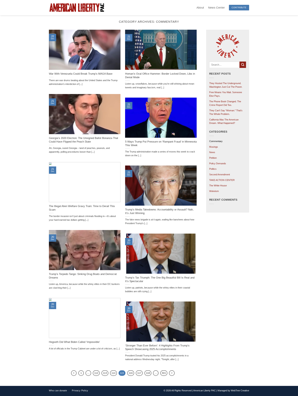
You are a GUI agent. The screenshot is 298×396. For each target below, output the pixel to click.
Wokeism (214, 191)
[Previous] (74, 373)
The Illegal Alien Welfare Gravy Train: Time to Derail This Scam (82, 208)
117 (139, 373)
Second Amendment (219, 174)
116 (131, 373)
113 (105, 373)
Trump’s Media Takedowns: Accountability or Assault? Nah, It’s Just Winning (159, 211)
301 (164, 373)
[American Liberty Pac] (76, 7)
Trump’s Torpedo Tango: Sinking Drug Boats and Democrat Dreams (83, 275)
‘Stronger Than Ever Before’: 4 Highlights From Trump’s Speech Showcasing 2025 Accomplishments (157, 347)
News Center (216, 7)
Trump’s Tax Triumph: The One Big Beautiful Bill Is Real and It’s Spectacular (159, 279)
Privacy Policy (80, 390)
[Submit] (242, 65)
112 (96, 373)
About (200, 7)
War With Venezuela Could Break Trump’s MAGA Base (80, 73)
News (212, 152)
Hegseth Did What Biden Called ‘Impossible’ (74, 341)
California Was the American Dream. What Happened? (224, 121)
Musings (213, 146)
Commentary (216, 141)
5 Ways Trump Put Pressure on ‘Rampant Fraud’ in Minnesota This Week (161, 143)
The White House (218, 185)
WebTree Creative (240, 390)
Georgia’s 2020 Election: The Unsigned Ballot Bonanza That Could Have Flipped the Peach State (83, 139)
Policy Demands (217, 163)
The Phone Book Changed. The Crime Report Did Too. (225, 103)
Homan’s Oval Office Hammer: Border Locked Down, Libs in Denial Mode (160, 75)
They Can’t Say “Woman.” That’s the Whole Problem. (225, 112)
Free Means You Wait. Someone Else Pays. (225, 94)
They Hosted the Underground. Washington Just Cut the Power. (225, 85)
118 (148, 373)
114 (113, 373)
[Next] (171, 373)
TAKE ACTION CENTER (222, 180)
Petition (213, 158)
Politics (213, 169)
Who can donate (58, 390)
